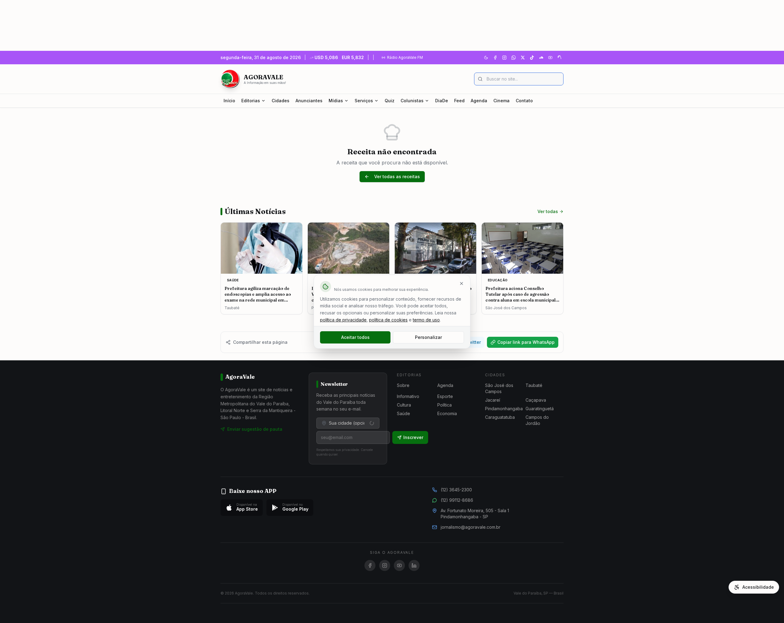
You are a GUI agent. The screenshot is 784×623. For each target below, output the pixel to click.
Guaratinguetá (540, 408)
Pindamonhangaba (504, 408)
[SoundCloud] (541, 58)
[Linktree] (560, 58)
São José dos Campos (499, 388)
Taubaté (534, 385)
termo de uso (426, 319)
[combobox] (347, 423)
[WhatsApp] (514, 58)
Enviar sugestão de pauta (254, 429)
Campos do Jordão (537, 420)
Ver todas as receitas (397, 176)
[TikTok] (532, 58)
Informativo (408, 396)
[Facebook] (495, 58)
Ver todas (547, 211)
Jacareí (492, 400)
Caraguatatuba (500, 417)
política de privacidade (343, 319)
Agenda (479, 100)
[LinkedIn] (414, 565)
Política (444, 404)
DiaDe (441, 100)
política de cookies (388, 319)
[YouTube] (550, 58)
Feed (459, 100)
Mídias (336, 100)
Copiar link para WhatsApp (526, 342)
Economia (447, 413)
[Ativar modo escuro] (486, 58)
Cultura (404, 404)
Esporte (445, 396)
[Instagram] (504, 58)
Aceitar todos (355, 337)
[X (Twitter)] (523, 58)
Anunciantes (309, 100)
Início (229, 100)
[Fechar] (461, 283)
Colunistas (412, 100)
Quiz (389, 100)
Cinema (501, 100)
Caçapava (536, 400)
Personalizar (428, 337)
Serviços (364, 100)
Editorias (250, 100)
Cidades (280, 100)
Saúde (403, 413)
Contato (524, 100)
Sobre (403, 385)
